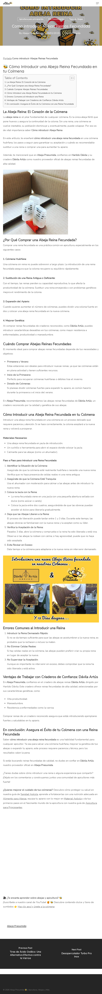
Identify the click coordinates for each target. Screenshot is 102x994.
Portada (7, 58)
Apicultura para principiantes (31, 19)
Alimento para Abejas (15, 798)
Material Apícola (73, 798)
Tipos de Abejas (76, 19)
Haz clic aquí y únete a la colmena (36, 906)
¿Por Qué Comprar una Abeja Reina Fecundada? (29, 85)
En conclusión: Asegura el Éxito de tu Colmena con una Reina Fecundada (40, 104)
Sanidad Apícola (29, 794)
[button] (97, 3)
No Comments (72, 33)
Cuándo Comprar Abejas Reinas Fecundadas (27, 89)
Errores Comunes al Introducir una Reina (25, 96)
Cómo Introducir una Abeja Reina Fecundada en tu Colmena (34, 93)
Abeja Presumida (31, 33)
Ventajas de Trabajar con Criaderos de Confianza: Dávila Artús (35, 100)
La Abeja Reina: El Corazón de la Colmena (26, 82)
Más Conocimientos (56, 19)
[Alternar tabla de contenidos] (71, 78)
